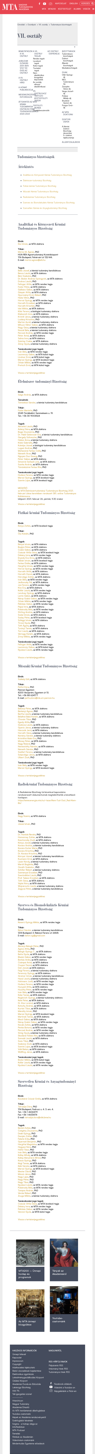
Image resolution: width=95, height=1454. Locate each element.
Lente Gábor (24, 596)
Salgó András (24, 394)
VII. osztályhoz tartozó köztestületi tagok (40, 96)
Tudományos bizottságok (67, 55)
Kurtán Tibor (24, 1008)
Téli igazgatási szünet (22, 1394)
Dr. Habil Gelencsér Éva (29, 434)
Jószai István (24, 824)
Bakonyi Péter (24, 708)
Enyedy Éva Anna (26, 558)
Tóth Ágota (23, 625)
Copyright (16, 1364)
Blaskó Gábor (24, 957)
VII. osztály (43, 24)
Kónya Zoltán (24, 526)
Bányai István (24, 544)
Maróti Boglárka (25, 864)
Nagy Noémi (24, 816)
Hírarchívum (17, 1400)
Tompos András (25, 1190)
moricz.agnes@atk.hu (35, 260)
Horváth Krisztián (26, 306)
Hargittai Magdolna (27, 1144)
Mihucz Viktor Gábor (28, 325)
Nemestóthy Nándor (27, 746)
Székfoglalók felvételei (22, 1420)
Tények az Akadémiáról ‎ (59, 1272)
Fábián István (24, 560)
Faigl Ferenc (24, 970)
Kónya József (24, 842)
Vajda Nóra (23, 883)
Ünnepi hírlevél (19, 1354)
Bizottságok (68, 51)
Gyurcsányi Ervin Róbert (29, 295)
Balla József (23, 270)
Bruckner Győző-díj (66, 102)
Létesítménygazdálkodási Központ (28, 1377)
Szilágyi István (24, 620)
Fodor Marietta (25, 410)
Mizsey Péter (24, 741)
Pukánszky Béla (25, 609)
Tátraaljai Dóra (25, 1106)
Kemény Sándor (25, 735)
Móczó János (24, 1174)
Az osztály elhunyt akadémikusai (39, 84)
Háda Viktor (23, 297)
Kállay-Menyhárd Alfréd (29, 1157)
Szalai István (24, 615)
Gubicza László (25, 725)
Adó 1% (15, 1390)
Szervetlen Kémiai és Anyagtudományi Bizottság (45, 208)
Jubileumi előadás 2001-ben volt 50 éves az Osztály (24, 67)
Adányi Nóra (24, 429)
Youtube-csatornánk (21, 1414)
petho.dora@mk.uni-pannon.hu (40, 698)
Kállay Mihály (24, 1155)
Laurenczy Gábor (26, 354)
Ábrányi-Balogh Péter (28, 946)
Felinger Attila (24, 284)
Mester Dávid (24, 1171)
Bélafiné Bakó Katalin (28, 716)
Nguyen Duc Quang (27, 456)
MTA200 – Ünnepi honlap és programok (30, 1274)
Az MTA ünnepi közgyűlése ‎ (27, 1323)
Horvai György (25, 300)
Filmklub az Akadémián (22, 1437)
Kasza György (24, 1160)
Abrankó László (25, 426)
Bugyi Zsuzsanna (26, 432)
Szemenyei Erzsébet (27, 872)
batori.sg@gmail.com (35, 935)
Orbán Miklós (24, 362)
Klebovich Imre (25, 314)
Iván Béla (22, 351)
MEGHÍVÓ (22, 488)
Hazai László (24, 978)
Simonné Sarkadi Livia (28, 461)
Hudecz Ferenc (25, 475)
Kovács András (25, 845)
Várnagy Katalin (25, 634)
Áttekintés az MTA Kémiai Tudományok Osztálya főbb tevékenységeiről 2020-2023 (28, 108)
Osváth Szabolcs (26, 867)
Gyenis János (24, 727)
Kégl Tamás (23, 1163)
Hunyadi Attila (24, 987)
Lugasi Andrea (25, 448)
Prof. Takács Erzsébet (28, 878)
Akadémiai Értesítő (20, 1407)
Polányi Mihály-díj (66, 97)
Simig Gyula (23, 1033)
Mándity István (25, 1011)
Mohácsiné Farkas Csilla (29, 451)
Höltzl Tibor (23, 1149)
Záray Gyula (24, 344)
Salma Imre (23, 338)
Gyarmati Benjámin (27, 1141)
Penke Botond (25, 1027)
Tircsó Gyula (24, 623)
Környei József (25, 856)
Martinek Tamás (25, 1016)
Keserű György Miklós (28, 922)
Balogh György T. (26, 951)
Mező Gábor (24, 1019)
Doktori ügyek (66, 120)
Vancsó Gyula (24, 1212)
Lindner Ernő (24, 357)
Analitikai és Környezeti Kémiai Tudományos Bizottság (47, 175)
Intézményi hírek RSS (58, 1368)
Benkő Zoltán (24, 1128)
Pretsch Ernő (24, 365)
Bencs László (24, 273)
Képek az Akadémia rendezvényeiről (29, 1417)
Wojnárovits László (27, 886)
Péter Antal (23, 335)
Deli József (23, 968)
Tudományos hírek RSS (59, 1372)
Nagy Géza (23, 327)
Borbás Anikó (24, 959)
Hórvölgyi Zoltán (26, 577)
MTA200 (52, 9)
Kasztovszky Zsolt (26, 840)
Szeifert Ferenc (25, 752)
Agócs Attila (24, 949)
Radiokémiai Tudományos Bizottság (39, 197)
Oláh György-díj (67, 76)
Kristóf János (24, 316)
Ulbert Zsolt (23, 757)
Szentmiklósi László (27, 875)
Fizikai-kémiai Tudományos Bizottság (39, 186)
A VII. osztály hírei (23, 80)
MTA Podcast (18, 1430)
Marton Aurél (24, 322)
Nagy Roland (24, 743)
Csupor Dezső (25, 965)
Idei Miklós (23, 308)
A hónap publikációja (26, 88)
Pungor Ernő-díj (67, 106)
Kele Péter (23, 1000)
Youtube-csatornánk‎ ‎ (58, 1320)
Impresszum (17, 1361)
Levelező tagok (37, 62)
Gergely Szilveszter (27, 437)
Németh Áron (24, 453)
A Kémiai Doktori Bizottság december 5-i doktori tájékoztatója (68, 132)
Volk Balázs (23, 1049)
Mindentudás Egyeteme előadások (28, 1443)
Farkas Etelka (24, 563)
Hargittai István (25, 566)
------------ (17, 1397)
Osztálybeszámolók (41, 110)
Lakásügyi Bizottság (21, 1387)
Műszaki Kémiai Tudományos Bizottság (40, 191)
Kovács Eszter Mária (27, 848)
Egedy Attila (24, 722)
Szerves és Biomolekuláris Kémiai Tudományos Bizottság (49, 202)
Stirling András (25, 612)
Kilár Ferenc (24, 311)
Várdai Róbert (24, 1193)
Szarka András (25, 464)
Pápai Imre (23, 606)
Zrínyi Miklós (24, 636)
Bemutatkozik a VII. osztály (26, 53)
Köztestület (64, 9)
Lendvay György (26, 593)
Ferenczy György (26, 973)
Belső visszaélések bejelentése (26, 1371)
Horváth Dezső (25, 574)
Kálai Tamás (23, 995)
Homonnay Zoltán (26, 837)
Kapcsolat (61, 3)
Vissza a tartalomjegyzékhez (31, 373)
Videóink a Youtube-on (64, 1387)
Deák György (24, 1133)
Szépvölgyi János (26, 754)
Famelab (16, 1433)
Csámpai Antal (25, 962)
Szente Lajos (24, 480)
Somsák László (25, 1038)
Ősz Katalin (23, 533)
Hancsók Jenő (24, 730)
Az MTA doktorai (67, 113)
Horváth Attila (24, 571)
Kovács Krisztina (26, 851)
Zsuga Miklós (24, 1196)
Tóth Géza (23, 880)
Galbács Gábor (25, 289)
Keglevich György (26, 997)
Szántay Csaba (25, 341)
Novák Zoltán (24, 1025)
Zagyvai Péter (24, 888)
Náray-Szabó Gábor (27, 598)
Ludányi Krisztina (26, 319)
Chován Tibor (24, 719)
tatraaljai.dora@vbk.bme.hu (38, 1117)
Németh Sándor (25, 749)
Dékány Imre (24, 555)
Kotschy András (25, 1005)
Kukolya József (25, 445)
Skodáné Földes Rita (27, 1035)
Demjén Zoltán (25, 1136)
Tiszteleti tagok (37, 69)
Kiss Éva (22, 587)
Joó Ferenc (23, 585)
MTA (44, 9)
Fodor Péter (23, 287)
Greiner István (25, 976)
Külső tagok (38, 66)
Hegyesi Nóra (24, 1147)
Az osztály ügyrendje (54, 52)
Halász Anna (24, 440)
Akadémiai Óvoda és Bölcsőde (26, 1384)
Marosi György (25, 360)
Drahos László (24, 281)
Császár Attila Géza (27, 552)
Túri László (23, 631)
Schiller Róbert (25, 870)
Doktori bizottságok (67, 59)
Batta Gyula (23, 954)
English (74, 3)
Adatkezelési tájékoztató (23, 1367)
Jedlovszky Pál (25, 582)
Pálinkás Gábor (25, 604)
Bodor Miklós (24, 1060)
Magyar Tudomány (20, 1404)
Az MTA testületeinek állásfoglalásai (28, 1410)
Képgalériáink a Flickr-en (65, 1391)
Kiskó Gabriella (25, 442)
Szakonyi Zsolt (25, 1044)
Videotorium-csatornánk (23, 1440)
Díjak (64, 72)
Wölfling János (25, 1052)
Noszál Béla (23, 330)
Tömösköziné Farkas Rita (29, 467)
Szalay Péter (24, 617)
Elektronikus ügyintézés (23, 1374)
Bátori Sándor (24, 930)
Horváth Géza (24, 733)
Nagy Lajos (23, 1177)
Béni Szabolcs (24, 276)
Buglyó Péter (24, 547)
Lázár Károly (24, 861)
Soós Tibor (23, 1041)
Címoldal (21, 24)
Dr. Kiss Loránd (25, 1003)
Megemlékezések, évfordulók (27, 95)
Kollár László (24, 590)
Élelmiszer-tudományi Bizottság (37, 180)
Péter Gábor (24, 459)
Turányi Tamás (25, 628)
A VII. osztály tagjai (37, 53)
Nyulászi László (25, 650)
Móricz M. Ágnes (26, 252)
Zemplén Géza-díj (66, 88)
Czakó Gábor (24, 549)
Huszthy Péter (24, 989)
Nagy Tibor (23, 1182)
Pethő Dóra (23, 687)
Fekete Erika (24, 1139)
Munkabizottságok (69, 68)
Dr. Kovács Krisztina (27, 853)
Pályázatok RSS (56, 1365)
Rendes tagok (39, 59)
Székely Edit (23, 679)
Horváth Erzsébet (26, 303)
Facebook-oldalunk (63, 1384)
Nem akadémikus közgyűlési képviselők (38, 76)
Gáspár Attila (24, 292)
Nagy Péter (23, 1179)
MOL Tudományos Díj (68, 82)
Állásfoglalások (71, 142)
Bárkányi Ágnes (25, 711)
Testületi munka (37, 106)
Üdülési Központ (19, 1380)
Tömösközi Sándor (27, 402)
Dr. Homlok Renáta (27, 834)
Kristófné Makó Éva (27, 738)
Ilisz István (23, 244)
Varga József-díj (68, 92)
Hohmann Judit (25, 981)
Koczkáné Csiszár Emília (29, 1098)
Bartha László (24, 714)
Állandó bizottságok (67, 64)
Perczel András (25, 333)
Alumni (77, 9)
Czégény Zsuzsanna (27, 1130)
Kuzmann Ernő (25, 859)
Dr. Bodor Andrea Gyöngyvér (32, 278)
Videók (86, 9)
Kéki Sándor (23, 1166)
